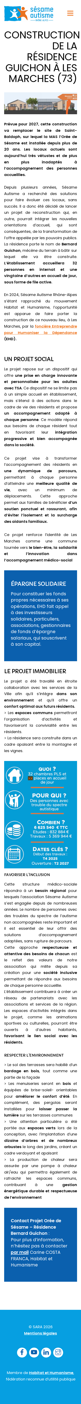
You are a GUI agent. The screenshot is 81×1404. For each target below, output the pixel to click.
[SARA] (29, 19)
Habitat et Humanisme (51, 1372)
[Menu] (70, 13)
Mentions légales (40, 1333)
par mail (19, 1252)
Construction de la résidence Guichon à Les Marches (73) (42, 57)
